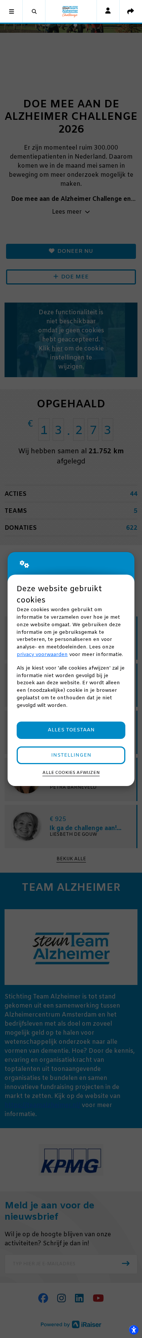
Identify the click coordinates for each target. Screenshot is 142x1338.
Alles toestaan (71, 730)
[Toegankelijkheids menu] (133, 1329)
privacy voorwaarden (42, 654)
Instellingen (71, 755)
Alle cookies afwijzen (71, 773)
